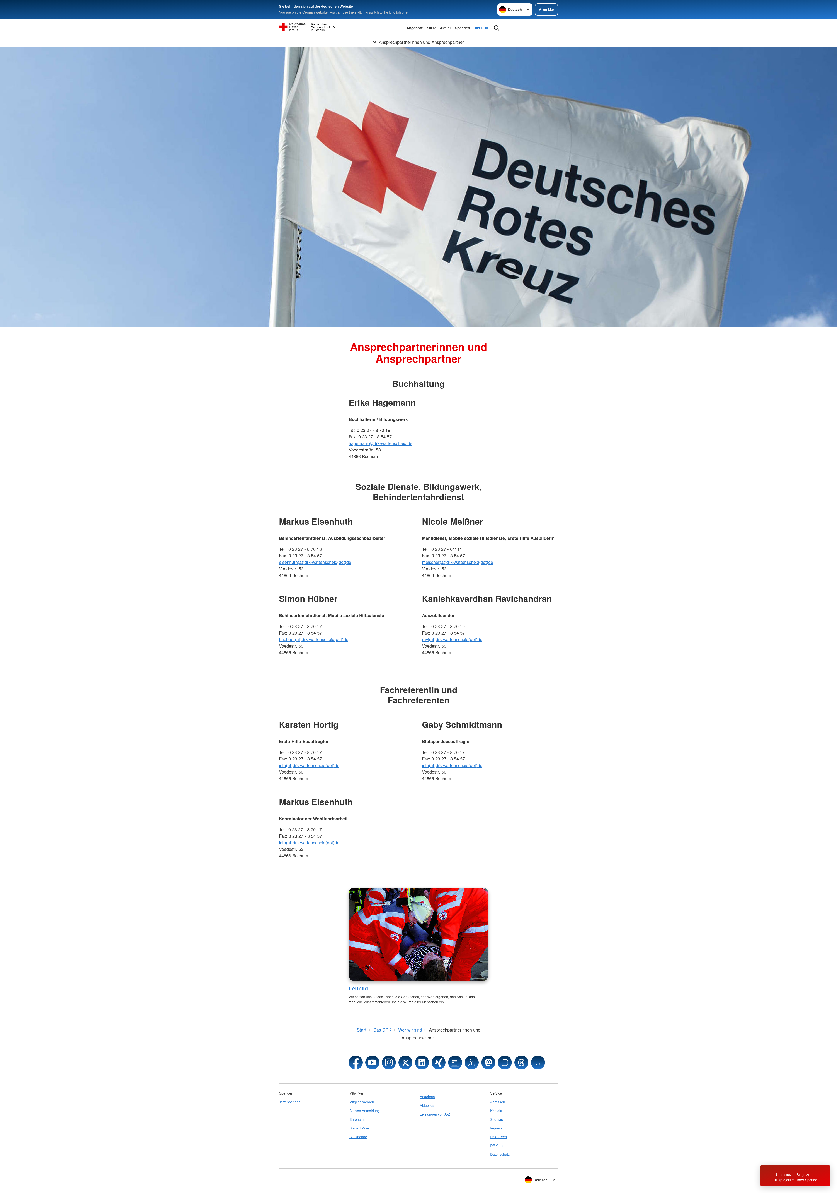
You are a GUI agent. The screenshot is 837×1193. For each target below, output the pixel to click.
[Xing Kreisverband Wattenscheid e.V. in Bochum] (439, 1062)
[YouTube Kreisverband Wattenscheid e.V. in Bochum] (372, 1062)
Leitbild (358, 988)
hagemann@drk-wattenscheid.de (380, 443)
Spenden (462, 27)
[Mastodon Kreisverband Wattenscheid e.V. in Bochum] (488, 1062)
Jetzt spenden (290, 1101)
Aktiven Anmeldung (364, 1110)
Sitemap (496, 1119)
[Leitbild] (418, 934)
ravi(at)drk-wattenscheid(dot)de (452, 639)
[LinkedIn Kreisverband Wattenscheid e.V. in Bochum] (422, 1062)
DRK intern (498, 1145)
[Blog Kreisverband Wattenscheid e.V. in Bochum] (455, 1062)
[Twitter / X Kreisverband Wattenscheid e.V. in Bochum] (405, 1062)
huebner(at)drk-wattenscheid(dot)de (313, 639)
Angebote (415, 27)
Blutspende (358, 1136)
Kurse (431, 27)
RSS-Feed (498, 1136)
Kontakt (496, 1110)
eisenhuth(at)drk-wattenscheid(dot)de (315, 562)
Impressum (498, 1128)
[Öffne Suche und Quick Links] (496, 27)
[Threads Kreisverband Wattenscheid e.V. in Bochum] (521, 1062)
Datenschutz (500, 1154)
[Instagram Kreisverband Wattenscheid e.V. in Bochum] (389, 1062)
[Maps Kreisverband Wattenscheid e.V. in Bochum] (472, 1062)
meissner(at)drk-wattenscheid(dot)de (457, 562)
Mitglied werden (361, 1101)
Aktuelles (427, 1105)
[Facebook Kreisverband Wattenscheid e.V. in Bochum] (356, 1062)
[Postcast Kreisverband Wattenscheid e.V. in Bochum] (538, 1062)
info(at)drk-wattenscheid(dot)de (309, 765)
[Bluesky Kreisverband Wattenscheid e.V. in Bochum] (505, 1062)
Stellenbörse (359, 1128)
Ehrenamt (356, 1119)
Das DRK (481, 27)
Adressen (497, 1101)
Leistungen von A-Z (435, 1114)
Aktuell (445, 27)
